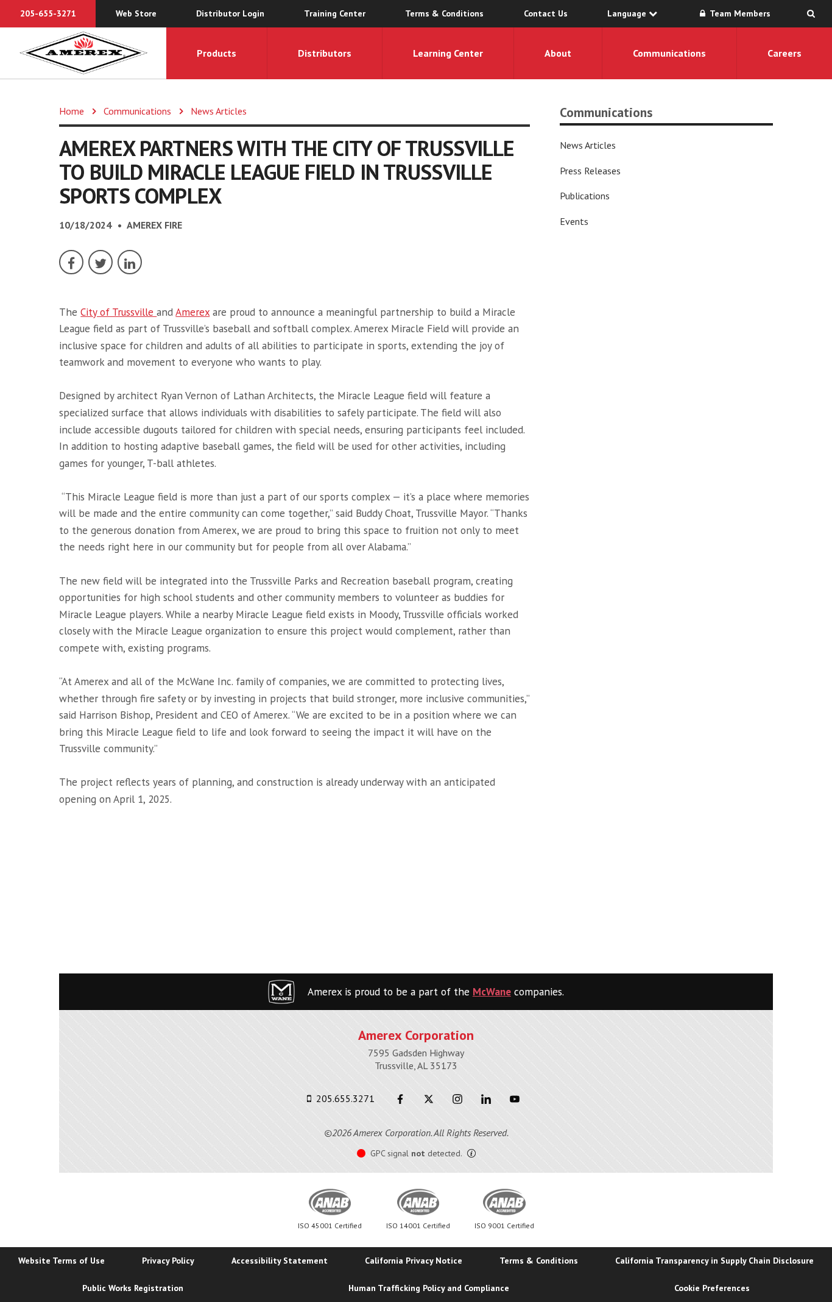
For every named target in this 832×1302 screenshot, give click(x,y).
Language (628, 13)
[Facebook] (71, 262)
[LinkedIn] (130, 262)
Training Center (334, 13)
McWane (492, 991)
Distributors (324, 53)
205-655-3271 (48, 13)
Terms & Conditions (444, 13)
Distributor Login (230, 13)
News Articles (219, 111)
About (558, 53)
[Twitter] (100, 262)
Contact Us (546, 13)
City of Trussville (118, 312)
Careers (784, 53)
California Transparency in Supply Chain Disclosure (714, 1260)
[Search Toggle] (811, 13)
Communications (669, 53)
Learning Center (448, 53)
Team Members (739, 13)
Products (216, 53)
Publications (585, 196)
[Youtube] (514, 1098)
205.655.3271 (344, 1098)
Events (574, 221)
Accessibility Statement (279, 1260)
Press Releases (590, 171)
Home (71, 111)
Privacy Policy (168, 1260)
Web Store (136, 13)
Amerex (192, 312)
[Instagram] (457, 1098)
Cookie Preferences (712, 1287)
